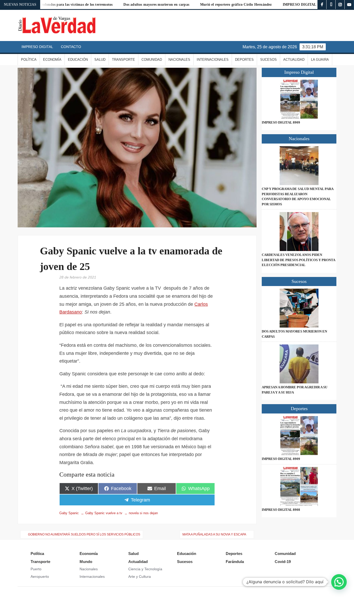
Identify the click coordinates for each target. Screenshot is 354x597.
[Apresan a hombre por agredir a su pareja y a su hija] (299, 363)
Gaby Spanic (69, 513)
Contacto (71, 47)
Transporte (123, 60)
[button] (339, 582)
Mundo (86, 561)
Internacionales (213, 60)
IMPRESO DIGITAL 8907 (284, 4)
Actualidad (294, 60)
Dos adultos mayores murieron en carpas (136, 4)
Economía (52, 60)
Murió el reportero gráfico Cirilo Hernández (216, 4)
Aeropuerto (40, 576)
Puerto (36, 569)
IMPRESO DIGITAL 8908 (281, 510)
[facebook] (322, 4)
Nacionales (179, 60)
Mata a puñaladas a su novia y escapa (214, 534)
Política (29, 60)
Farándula (235, 561)
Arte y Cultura (139, 576)
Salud (99, 60)
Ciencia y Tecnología (145, 569)
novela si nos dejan (143, 513)
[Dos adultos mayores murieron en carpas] (299, 308)
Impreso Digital (37, 47)
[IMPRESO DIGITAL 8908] (299, 486)
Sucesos (268, 60)
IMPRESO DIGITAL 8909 (281, 122)
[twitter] (331, 4)
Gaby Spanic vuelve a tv (103, 513)
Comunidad (151, 60)
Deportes (244, 60)
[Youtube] (349, 4)
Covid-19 (283, 561)
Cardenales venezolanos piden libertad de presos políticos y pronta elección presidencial (298, 260)
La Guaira (320, 60)
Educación (78, 60)
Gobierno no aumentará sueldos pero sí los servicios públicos (84, 534)
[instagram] (340, 4)
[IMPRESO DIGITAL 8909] (299, 99)
